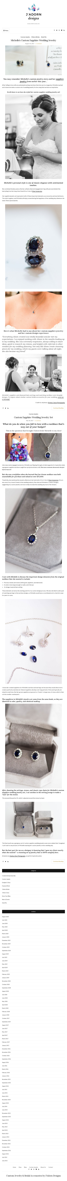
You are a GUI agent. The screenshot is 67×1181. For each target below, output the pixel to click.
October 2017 (6, 1018)
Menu (6, 30)
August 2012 (5, 1154)
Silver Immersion (37, 191)
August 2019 (5, 954)
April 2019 (5, 967)
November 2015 (6, 1079)
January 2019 (5, 977)
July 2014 (4, 1106)
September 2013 (6, 1116)
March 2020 (5, 933)
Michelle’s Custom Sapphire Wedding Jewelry (33, 40)
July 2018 (4, 994)
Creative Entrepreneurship (9, 875)
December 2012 (6, 1140)
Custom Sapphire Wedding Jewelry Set (33, 417)
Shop (20, 1167)
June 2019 (5, 960)
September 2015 (6, 1082)
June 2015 (5, 1093)
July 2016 (4, 1065)
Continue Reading (58, 408)
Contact (50, 1167)
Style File (43, 37)
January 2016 (5, 1076)
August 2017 (5, 1025)
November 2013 (6, 1113)
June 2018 (5, 998)
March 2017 (5, 1038)
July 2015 (4, 1089)
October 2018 (6, 984)
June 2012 (5, 1160)
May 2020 (4, 927)
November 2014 (6, 1099)
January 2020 (5, 937)
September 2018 (6, 988)
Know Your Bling (6, 896)
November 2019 (6, 943)
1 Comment (38, 43)
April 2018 (5, 1004)
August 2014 (5, 1103)
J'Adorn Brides (35, 37)
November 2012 (6, 1143)
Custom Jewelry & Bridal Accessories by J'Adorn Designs (33, 1175)
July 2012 (4, 1157)
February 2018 (6, 1011)
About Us (43, 1167)
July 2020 (4, 920)
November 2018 (6, 981)
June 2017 (5, 1028)
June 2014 (5, 1110)
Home (14, 1167)
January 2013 (5, 1137)
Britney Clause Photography (56, 402)
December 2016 (6, 1049)
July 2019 (4, 957)
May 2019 (4, 964)
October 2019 (6, 947)
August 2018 (5, 991)
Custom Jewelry (25, 37)
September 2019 (6, 950)
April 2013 (5, 1130)
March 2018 (5, 1008)
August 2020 (5, 916)
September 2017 (6, 1021)
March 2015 (5, 1096)
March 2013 (5, 1133)
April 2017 (5, 1035)
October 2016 (6, 1055)
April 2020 (5, 930)
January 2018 (5, 1015)
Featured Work (6, 886)
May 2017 (4, 1032)
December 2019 (6, 940)
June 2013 (5, 1123)
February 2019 (6, 974)
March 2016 (5, 1069)
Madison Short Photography (17, 856)
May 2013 (4, 1126)
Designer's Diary (6, 882)
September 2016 (6, 1059)
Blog (25, 1167)
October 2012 (6, 1147)
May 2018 (4, 1001)
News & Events (6, 899)
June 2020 (5, 923)
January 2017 (5, 1045)
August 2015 (5, 1086)
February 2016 (6, 1072)
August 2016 (5, 1062)
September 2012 (6, 1150)
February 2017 (6, 1042)
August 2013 (5, 1120)
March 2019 (5, 971)
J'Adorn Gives (5, 892)
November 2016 (6, 1052)
